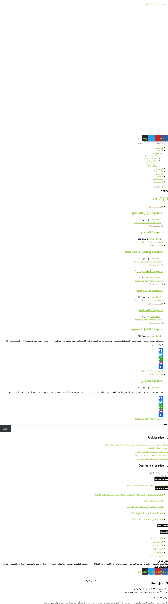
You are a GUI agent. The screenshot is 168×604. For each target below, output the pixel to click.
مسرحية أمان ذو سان (148, 271)
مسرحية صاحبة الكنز (149, 290)
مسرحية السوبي (151, 381)
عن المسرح (158, 152)
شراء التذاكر (158, 171)
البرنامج (159, 168)
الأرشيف (159, 173)
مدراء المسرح (152, 163)
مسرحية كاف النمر (150, 310)
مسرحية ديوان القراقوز (147, 213)
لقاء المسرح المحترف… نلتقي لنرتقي (152, 458)
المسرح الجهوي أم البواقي (157, 3)
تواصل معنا (158, 181)
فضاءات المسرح (151, 160)
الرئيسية (159, 147)
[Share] (81, 367)
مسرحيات (152, 206)
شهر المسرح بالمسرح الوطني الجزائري (151, 455)
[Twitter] (81, 354)
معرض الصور (157, 179)
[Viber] (81, 363)
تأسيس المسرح (151, 155)
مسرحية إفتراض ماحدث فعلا (144, 251)
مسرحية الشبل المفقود (147, 329)
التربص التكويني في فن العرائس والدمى (151, 451)
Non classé (156, 538)
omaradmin (155, 219)
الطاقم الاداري (152, 166)
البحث (165, 424)
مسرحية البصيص (151, 232)
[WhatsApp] (81, 359)
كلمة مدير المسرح (150, 158)
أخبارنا (160, 150)
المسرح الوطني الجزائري (157, 448)
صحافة (160, 176)
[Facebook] (81, 350)
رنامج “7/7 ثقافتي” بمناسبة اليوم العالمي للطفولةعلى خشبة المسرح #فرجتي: (136, 444)
